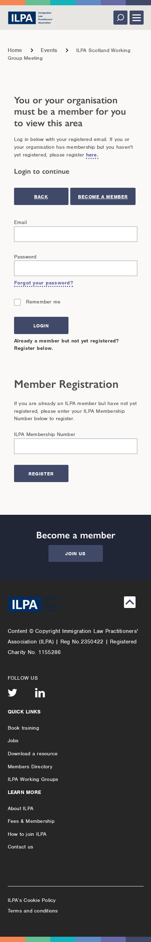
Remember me (43, 302)
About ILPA (21, 808)
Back (41, 197)
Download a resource (33, 753)
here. (92, 155)
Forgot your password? (43, 283)
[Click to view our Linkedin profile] (40, 693)
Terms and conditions (33, 911)
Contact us (20, 847)
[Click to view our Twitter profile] (13, 693)
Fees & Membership (31, 821)
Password (25, 257)
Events (49, 50)
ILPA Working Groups (33, 779)
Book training (23, 728)
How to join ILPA (27, 834)
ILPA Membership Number (45, 434)
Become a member (103, 197)
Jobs (13, 740)
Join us (75, 554)
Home (15, 50)
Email (20, 222)
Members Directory (30, 766)
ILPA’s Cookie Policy (32, 900)
